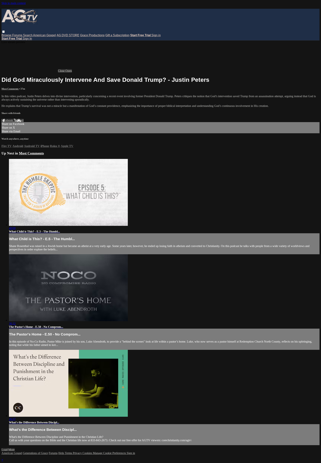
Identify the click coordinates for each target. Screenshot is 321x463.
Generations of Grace (35, 453)
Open (68, 70)
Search (28, 35)
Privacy (77, 453)
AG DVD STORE (68, 35)
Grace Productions (92, 35)
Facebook (7, 120)
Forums (17, 35)
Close (61, 70)
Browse (6, 35)
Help (61, 453)
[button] (3, 31)
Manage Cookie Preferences (110, 453)
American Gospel (44, 35)
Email (20, 120)
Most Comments (10, 88)
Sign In (27, 38)
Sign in (156, 35)
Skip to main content (13, 3)
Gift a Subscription (117, 35)
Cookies (87, 453)
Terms (69, 453)
